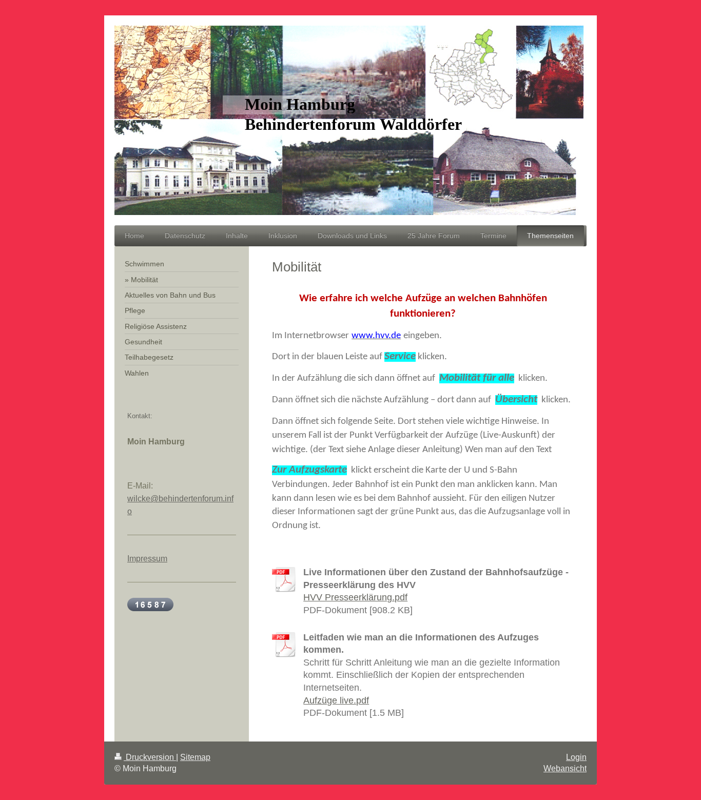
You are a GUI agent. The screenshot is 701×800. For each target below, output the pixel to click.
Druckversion (150, 757)
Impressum (147, 558)
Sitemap (195, 757)
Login (576, 757)
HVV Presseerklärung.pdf (355, 597)
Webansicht (565, 768)
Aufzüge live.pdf (336, 700)
